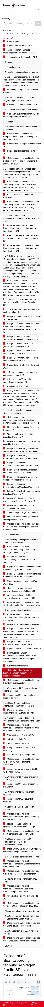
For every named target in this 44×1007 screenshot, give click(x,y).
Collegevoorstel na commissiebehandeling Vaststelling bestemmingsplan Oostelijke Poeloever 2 (21, 420)
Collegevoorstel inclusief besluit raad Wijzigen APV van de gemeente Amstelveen (21, 762)
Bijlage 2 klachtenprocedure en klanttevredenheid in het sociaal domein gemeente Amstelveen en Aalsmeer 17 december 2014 (20, 633)
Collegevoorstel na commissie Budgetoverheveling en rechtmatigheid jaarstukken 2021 (20, 137)
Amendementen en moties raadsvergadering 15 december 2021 (19, 51)
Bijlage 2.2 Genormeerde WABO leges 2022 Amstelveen (22, 317)
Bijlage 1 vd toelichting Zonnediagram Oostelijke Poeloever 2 (21, 442)
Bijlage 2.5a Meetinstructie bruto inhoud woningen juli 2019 (19, 352)
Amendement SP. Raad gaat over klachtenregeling (19, 696)
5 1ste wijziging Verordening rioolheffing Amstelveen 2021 (17, 380)
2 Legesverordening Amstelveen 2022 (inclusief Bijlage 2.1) (21, 310)
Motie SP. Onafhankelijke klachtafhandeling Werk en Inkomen (18, 711)
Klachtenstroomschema (17, 666)
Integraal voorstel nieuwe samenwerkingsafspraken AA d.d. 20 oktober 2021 (19, 560)
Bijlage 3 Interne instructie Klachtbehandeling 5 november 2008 (19, 643)
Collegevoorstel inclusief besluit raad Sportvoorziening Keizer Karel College (21, 832)
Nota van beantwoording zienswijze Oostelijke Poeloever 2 (20, 518)
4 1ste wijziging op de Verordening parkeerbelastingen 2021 (20, 373)
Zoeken (5, 19)
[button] (38, 23)
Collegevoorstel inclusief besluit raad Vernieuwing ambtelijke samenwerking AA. (21, 603)
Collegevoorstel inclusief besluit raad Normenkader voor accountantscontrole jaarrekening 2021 (21, 248)
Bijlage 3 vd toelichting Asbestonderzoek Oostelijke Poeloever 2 (20, 457)
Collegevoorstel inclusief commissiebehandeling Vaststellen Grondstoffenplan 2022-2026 (18, 889)
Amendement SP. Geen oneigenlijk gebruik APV (20, 785)
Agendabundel (13, 41)
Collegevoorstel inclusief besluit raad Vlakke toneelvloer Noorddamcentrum (21, 872)
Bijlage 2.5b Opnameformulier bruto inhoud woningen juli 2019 (20, 359)
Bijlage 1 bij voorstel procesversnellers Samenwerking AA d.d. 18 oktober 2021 (22, 568)
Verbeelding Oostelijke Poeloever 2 (22, 513)
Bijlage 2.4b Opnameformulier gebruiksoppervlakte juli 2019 (18, 345)
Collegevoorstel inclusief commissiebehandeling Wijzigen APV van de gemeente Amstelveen (21, 728)
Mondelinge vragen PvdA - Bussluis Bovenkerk (20, 91)
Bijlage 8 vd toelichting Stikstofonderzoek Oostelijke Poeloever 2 (21, 485)
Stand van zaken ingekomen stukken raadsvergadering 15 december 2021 (21, 115)
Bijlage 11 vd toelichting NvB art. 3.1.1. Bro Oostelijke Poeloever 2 (22, 506)
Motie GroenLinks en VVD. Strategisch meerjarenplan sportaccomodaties (22, 850)
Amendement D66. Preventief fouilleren (18, 800)
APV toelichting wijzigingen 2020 (21, 755)
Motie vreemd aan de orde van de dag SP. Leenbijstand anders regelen (21, 924)
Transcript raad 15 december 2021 (22, 57)
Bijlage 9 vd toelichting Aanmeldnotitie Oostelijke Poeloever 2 (21, 492)
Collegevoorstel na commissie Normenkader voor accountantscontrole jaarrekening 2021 (20, 228)
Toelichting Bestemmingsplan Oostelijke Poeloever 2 (18, 435)
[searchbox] (18, 23)
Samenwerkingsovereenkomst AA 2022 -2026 (20, 582)
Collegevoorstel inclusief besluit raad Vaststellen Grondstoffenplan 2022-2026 (21, 904)
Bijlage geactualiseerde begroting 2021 (20, 152)
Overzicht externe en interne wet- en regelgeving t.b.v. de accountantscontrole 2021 (20, 238)
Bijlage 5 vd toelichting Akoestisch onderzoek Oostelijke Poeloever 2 (20, 471)
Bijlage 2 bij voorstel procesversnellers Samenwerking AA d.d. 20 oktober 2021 (22, 575)
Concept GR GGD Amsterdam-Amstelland (18, 196)
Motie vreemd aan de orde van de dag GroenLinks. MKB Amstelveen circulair (21, 939)
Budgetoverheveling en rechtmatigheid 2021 (22, 145)
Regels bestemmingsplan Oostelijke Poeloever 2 (21, 428)
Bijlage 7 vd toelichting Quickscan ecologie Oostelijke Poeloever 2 (20, 478)
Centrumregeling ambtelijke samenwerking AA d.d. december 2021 (20, 596)
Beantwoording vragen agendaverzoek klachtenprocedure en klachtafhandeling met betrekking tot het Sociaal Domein (20, 657)
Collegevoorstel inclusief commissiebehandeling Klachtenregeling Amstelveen (21, 617)
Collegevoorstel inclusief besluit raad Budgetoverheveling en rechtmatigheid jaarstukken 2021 (21, 161)
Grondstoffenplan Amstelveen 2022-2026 (20, 897)
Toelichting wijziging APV (18, 743)
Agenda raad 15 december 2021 (21, 46)
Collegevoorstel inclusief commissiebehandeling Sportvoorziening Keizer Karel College (21, 817)
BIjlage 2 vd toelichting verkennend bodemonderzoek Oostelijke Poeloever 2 (20, 449)
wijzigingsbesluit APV (16, 739)
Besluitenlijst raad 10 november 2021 (23, 105)
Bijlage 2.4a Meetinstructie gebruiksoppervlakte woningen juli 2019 (20, 337)
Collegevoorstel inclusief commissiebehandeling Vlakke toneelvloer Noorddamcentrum (21, 864)
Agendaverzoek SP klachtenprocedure (24, 649)
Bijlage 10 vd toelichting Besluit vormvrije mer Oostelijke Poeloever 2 (19, 499)
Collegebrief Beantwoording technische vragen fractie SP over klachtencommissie (17, 673)
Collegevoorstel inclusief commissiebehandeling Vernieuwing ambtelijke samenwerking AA (19, 550)
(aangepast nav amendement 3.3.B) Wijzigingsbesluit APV (20, 770)
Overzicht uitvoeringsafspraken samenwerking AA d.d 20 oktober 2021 (20, 589)
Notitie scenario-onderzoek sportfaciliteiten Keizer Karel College (19, 825)
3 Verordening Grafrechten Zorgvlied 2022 (21, 366)
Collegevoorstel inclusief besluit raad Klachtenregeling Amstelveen (21, 681)
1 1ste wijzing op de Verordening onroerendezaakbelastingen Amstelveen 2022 (20, 302)
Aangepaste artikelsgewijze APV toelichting (19, 749)
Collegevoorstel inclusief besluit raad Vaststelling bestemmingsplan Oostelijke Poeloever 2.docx (21, 527)
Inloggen (35, 1003)
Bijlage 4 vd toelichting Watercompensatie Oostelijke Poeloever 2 (21, 464)
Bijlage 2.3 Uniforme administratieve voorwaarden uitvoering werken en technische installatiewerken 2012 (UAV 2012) (21, 328)
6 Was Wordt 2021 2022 (17, 386)
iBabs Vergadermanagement (15, 1003)
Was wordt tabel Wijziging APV (20, 735)
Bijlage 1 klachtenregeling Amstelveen (24, 624)
